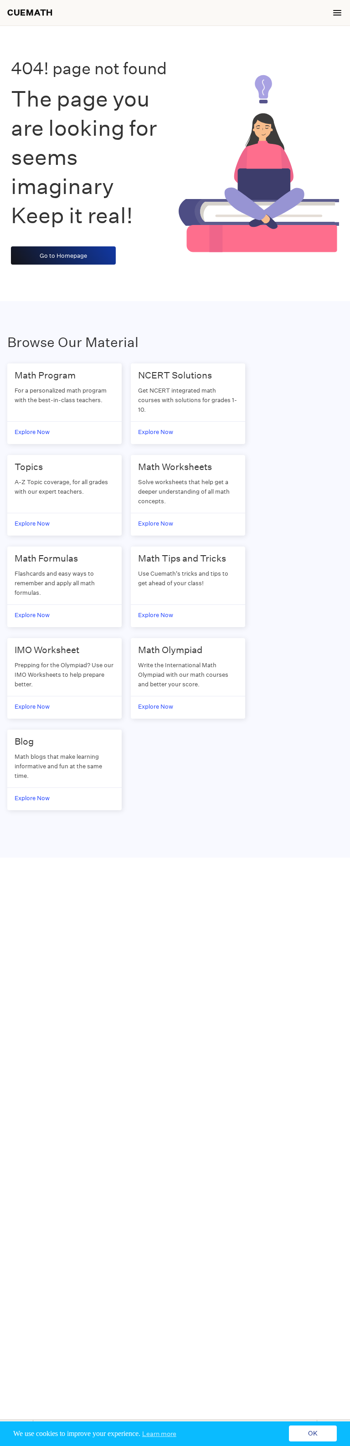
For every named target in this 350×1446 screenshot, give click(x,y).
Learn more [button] (159, 1434)
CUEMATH (30, 12)
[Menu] (337, 12)
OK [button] (313, 1434)
